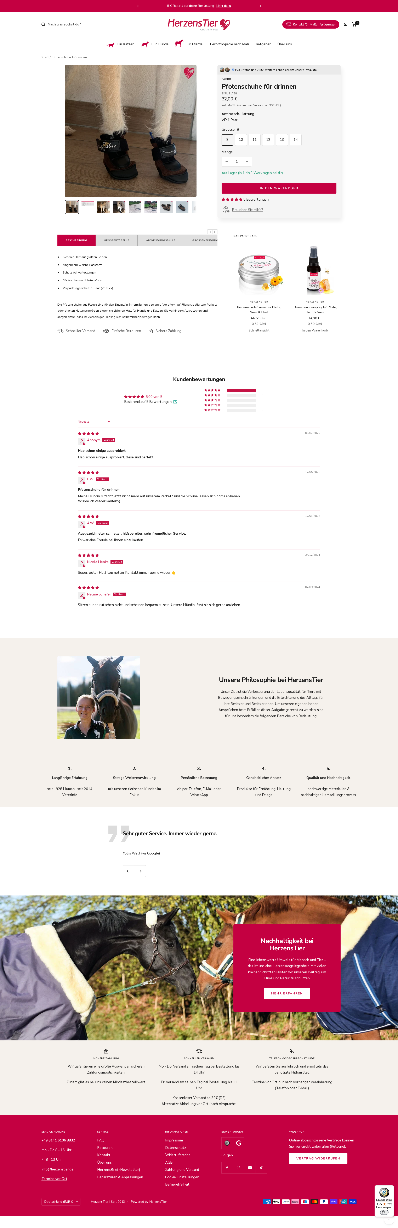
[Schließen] (296, 548)
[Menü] (391, 1187)
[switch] (384, 1212)
